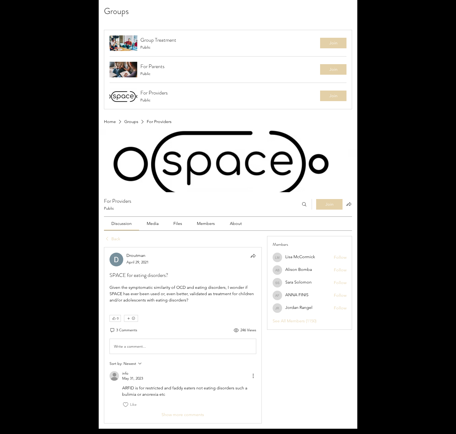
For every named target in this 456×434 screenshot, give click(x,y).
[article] (183, 335)
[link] (121, 223)
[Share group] (349, 204)
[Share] (253, 256)
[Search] (304, 204)
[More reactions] (131, 318)
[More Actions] (253, 376)
